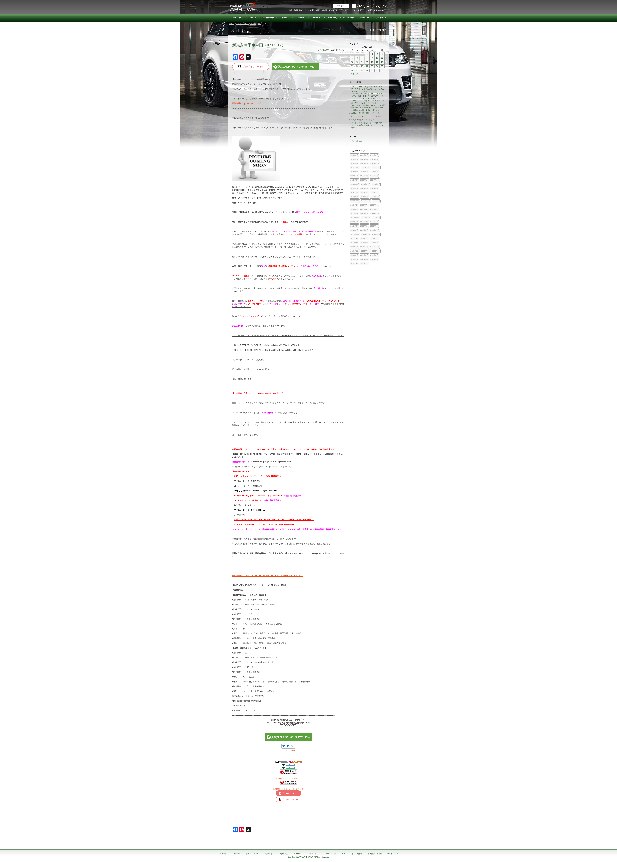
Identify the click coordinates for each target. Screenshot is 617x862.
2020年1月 (364, 263)
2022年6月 (374, 222)
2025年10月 (365, 167)
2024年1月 (364, 197)
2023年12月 (374, 197)
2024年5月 (354, 192)
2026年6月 (374, 155)
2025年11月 (354, 167)
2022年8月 (354, 222)
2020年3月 (374, 259)
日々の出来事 (323, 50)
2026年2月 (354, 163)
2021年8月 (354, 238)
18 (382, 62)
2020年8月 (354, 255)
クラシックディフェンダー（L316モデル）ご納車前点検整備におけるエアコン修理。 (367, 125)
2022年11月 (354, 217)
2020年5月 (354, 259)
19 (352, 66)
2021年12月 (374, 230)
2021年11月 (354, 234)
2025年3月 (374, 176)
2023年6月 (374, 205)
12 (352, 62)
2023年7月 (364, 205)
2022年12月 (374, 213)
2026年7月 (364, 155)
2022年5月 (354, 226)
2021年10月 (365, 234)
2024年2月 (354, 197)
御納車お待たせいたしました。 (363, 120)
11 (382, 58)
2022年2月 (354, 230)
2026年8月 (354, 155)
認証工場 (284, 18)
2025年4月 (364, 176)
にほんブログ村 (288, 750)
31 (377, 70)
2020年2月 (354, 263)
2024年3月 (374, 192)
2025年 (253, 24)
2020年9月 (376, 251)
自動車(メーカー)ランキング (288, 778)
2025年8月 (354, 172)
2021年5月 (354, 243)
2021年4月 (364, 243)
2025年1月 (364, 180)
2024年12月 (374, 180)
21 (362, 66)
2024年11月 (354, 184)
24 (377, 66)
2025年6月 (374, 172)
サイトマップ (392, 854)
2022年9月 (376, 217)
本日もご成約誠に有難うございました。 (367, 113)
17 (377, 62)
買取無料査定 (316, 18)
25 (382, 66)
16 (372, 62)
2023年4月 (364, 209)
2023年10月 (365, 201)
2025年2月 (354, 180)
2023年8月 (354, 205)
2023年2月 (354, 213)
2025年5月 (354, 176)
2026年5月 (354, 159)
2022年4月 (364, 226)
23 (372, 66)
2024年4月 (364, 192)
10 (377, 58)
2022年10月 (365, 217)
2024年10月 (365, 184)
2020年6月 (374, 255)
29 (367, 70)
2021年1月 (364, 247)
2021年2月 (354, 247)
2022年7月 (364, 222)
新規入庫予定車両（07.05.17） (259, 45)
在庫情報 (236, 18)
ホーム (231, 24)
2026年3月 (374, 159)
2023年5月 (354, 209)
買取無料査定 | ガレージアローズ (246, 103)
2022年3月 (374, 226)
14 (362, 62)
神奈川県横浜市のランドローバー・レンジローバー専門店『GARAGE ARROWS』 (267, 575)
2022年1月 (364, 230)
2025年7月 (364, 172)
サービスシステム (268, 18)
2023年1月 (364, 213)
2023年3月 (374, 209)
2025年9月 (376, 167)
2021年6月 (374, 238)
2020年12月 (374, 247)
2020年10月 (365, 251)
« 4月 (351, 74)
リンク (344, 854)
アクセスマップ (349, 18)
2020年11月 (354, 251)
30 (372, 70)
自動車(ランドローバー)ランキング (288, 789)
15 (367, 62)
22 (367, 66)
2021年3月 (374, 243)
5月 (259, 24)
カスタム (300, 18)
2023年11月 (354, 201)
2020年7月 (364, 255)
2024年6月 (374, 188)
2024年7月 (364, 188)
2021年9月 (376, 234)
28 (362, 70)
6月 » (358, 74)
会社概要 (333, 18)
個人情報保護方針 (375, 854)
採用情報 (340, 6)
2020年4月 (364, 259)
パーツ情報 (252, 18)
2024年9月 (376, 184)
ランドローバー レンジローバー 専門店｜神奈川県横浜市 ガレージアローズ (242, 7)
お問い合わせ (381, 18)
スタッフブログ (365, 18)
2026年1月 (364, 163)
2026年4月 (364, 159)
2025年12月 (374, 163)
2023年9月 (376, 201)
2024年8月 (354, 188)
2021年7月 (364, 238)
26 (352, 70)
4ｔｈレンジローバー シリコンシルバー (367, 116)
